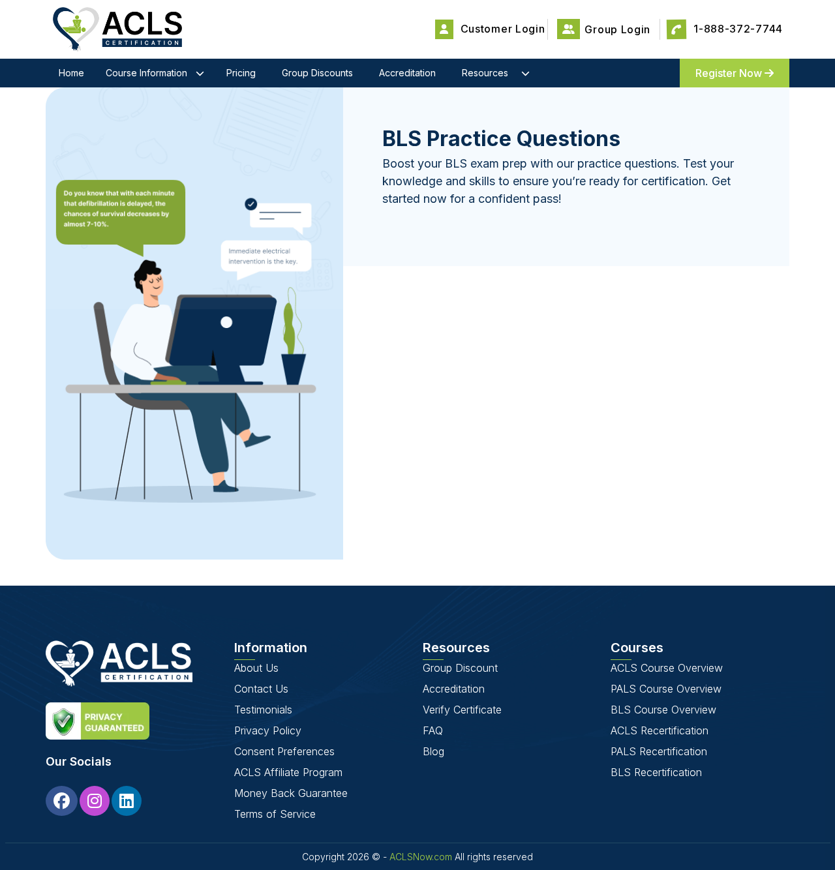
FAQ (433, 730)
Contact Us (261, 688)
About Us (256, 667)
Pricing (241, 72)
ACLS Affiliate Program (288, 772)
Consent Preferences (284, 751)
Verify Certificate (462, 709)
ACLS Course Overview (667, 667)
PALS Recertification (659, 751)
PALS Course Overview (666, 688)
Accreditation (407, 72)
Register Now (730, 73)
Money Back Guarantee (291, 793)
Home (71, 72)
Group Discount (460, 667)
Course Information (146, 72)
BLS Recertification (656, 772)
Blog (433, 751)
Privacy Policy (267, 730)
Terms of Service (275, 813)
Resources (485, 72)
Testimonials (263, 709)
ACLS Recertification (659, 730)
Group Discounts (317, 72)
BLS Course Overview (663, 709)
